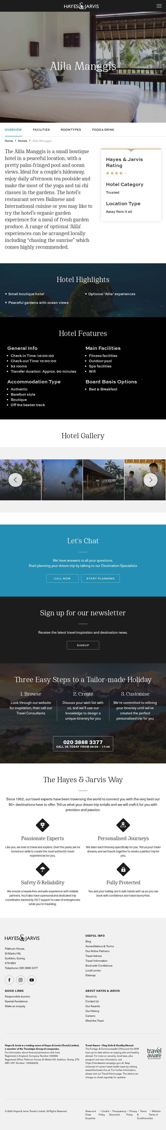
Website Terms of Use (155, 1114)
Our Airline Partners (97, 951)
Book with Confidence (99, 965)
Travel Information (96, 961)
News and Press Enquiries (90, 1114)
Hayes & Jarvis (81, 5)
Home (9, 141)
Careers (90, 1016)
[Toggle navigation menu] (159, 5)
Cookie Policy (104, 1112)
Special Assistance (16, 1001)
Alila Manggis (42, 141)
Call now (62, 578)
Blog (88, 941)
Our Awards (92, 1006)
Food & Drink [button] (103, 130)
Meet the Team (94, 1020)
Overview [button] (13, 130)
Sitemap (90, 975)
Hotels (22, 141)
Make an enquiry (15, 1006)
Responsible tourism (17, 996)
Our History (92, 1011)
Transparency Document (117, 1112)
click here (55, 1052)
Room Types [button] (71, 130)
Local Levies (93, 970)
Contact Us (92, 1001)
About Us (91, 996)
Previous (15, 480)
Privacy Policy (131, 1112)
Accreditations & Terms (99, 946)
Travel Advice (93, 956)
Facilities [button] (41, 130)
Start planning (100, 578)
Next (150, 480)
